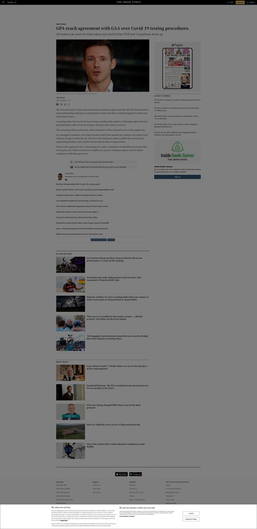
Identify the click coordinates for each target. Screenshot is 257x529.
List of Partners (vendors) (127, 516)
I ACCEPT (191, 513)
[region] (128, 516)
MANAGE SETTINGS (191, 519)
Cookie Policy (64, 520)
